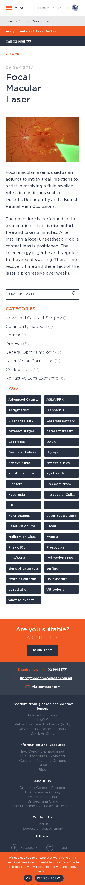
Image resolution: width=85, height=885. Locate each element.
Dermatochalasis (22, 452)
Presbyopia (55, 547)
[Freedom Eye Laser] (56, 7)
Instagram (63, 847)
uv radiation (18, 589)
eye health (55, 473)
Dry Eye (17, 343)
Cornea (16, 335)
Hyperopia (16, 494)
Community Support (29, 326)
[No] (79, 868)
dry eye (52, 452)
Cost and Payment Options (42, 760)
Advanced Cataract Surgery (37, 318)
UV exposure (57, 578)
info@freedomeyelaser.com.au (46, 678)
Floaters (15, 484)
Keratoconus (19, 515)
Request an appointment (42, 828)
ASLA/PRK (55, 399)
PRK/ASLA (17, 557)
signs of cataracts (23, 568)
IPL (48, 505)
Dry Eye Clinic (42, 733)
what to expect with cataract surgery (24, 600)
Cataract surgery (60, 420)
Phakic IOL (17, 547)
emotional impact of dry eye (24, 473)
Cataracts (16, 441)
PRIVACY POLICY (49, 878)
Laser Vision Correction (33, 361)
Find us (42, 824)
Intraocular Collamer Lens (63, 494)
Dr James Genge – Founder (42, 787)
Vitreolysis (55, 589)
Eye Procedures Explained (42, 756)
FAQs (42, 765)
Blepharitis (55, 410)
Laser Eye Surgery (61, 515)
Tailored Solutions (42, 715)
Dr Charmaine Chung (42, 792)
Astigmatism (19, 410)
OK (28, 878)
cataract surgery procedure (24, 431)
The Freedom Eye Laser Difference (42, 806)
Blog (42, 769)
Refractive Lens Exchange (35, 378)
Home (10, 20)
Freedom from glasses (63, 484)
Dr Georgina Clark (42, 801)
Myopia (52, 536)
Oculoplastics (23, 369)
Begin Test (42, 650)
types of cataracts (23, 578)
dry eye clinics (58, 462)
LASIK (51, 526)
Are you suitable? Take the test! (32, 31)
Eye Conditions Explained (42, 751)
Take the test (43, 638)
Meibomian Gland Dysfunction (24, 536)
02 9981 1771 (22, 41)
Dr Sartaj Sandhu (42, 796)
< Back (13, 54)
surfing (52, 568)
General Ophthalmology (33, 352)
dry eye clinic (19, 462)
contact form (49, 686)
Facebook (28, 847)
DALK (51, 441)
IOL (11, 505)
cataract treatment (62, 431)
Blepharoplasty (20, 420)
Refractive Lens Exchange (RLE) (42, 724)
